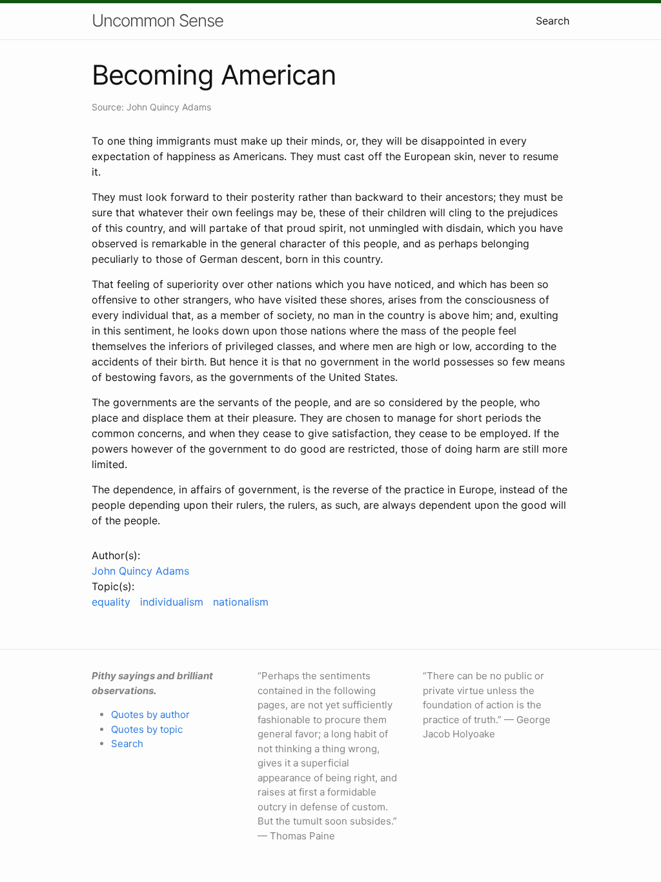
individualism (171, 601)
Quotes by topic (147, 729)
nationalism (241, 601)
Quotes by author (150, 714)
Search (552, 20)
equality (111, 601)
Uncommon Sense (157, 20)
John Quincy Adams (140, 570)
